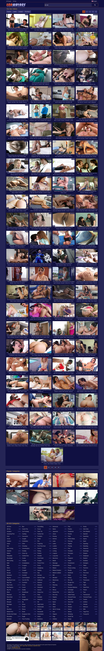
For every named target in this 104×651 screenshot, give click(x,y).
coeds (12, 48)
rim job (70, 580)
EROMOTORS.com (16, 647)
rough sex (71, 582)
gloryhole (40, 587)
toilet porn (65, 66)
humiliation (67, 120)
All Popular (8, 1)
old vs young (85, 301)
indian (24, 84)
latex (54, 541)
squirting (85, 543)
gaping (47, 228)
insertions (40, 619)
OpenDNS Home (36, 645)
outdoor (16, 192)
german (61, 337)
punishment (71, 563)
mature (38, 30)
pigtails (70, 543)
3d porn (9, 526)
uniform (85, 602)
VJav (96, 68)
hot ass (95, 427)
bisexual (82, 192)
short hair (70, 602)
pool (47, 373)
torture (85, 589)
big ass (23, 246)
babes (9, 30)
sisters (11, 301)
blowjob (12, 30)
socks (22, 174)
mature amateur (43, 30)
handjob (20, 102)
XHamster (95, 14)
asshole (82, 246)
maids (48, 337)
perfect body (71, 538)
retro (87, 174)
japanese (47, 84)
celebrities (25, 541)
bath (8, 563)
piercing (67, 30)
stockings (90, 373)
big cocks (81, 66)
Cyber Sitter (25, 645)
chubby (24, 551)
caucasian (25, 536)
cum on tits (25, 580)
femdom (62, 120)
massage (90, 337)
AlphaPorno (95, 50)
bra (8, 606)
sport (84, 541)
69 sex (20, 66)
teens (64, 30)
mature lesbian (57, 572)
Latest (14, 11)
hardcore (93, 30)
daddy (72, 30)
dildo (23, 594)
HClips (26, 50)
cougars (24, 565)
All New (14, 1)
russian (70, 319)
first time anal (41, 546)
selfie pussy (71, 594)
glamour (39, 582)
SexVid (72, 14)
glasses (18, 409)
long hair (55, 555)
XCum (27, 14)
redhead (32, 120)
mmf (54, 582)
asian (13, 66)
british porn (10, 611)
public (25, 156)
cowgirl (26, 120)
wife (96, 210)
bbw (16, 66)
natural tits (48, 138)
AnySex (72, 32)
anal (35, 30)
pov (58, 30)
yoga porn (25, 427)
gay (38, 572)
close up (59, 301)
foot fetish (35, 210)
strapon (85, 553)
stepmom (47, 48)
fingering (34, 301)
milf (96, 30)
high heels (39, 301)
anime (8, 538)
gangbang (44, 228)
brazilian (9, 609)
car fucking (25, 531)
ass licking (10, 548)
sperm (85, 538)
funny (39, 565)
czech (38, 120)
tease (84, 570)
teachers (85, 568)
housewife (68, 102)
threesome (83, 48)
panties (95, 120)
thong (26, 445)
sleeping (36, 48)
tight (84, 582)
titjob (84, 585)
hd (70, 30)
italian (59, 409)
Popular (9, 11)
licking (71, 120)
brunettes (14, 102)
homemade (45, 210)
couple (89, 102)
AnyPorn (49, 50)
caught (25, 391)
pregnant (21, 192)
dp (77, 373)
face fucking (25, 619)
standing (85, 546)
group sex (14, 156)
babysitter (9, 555)
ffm (38, 541)
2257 (21, 645)
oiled (18, 156)
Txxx (50, 32)
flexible (39, 555)
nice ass (55, 594)
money (54, 589)
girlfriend (49, 120)
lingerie (44, 337)
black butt (9, 597)
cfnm (23, 543)
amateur (56, 48)
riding (69, 577)
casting (24, 534)
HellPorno (72, 50)
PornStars (27, 11)
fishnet (39, 548)
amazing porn (11, 534)
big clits (9, 582)
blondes (85, 66)
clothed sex (44, 265)
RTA (17, 646)
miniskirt (48, 427)
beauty (9, 572)
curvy (23, 585)
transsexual (40, 66)
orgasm (94, 228)
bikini (8, 592)
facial (71, 48)
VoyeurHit (26, 68)
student (85, 558)
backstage (33, 445)
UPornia (49, 68)
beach (13, 192)
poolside (70, 551)
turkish (85, 599)
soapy (69, 619)
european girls (89, 48)
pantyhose (71, 531)
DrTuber (72, 68)
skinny (70, 611)
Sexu (27, 32)
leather (55, 546)
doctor (65, 192)
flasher (39, 553)
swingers (85, 563)
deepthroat (88, 30)
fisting (39, 228)
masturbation (60, 156)
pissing (61, 66)
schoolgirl (70, 589)
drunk (86, 355)
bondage (64, 138)
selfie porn (71, 592)
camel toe (25, 529)
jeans (54, 534)
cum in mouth (26, 577)
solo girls (85, 529)
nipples (55, 597)
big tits (80, 30)
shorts (60, 30)
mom (39, 48)
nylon (54, 602)
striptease (86, 555)
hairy (43, 84)
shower (70, 606)
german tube (41, 577)
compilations (12, 355)
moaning (55, 585)
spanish (85, 534)
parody (70, 534)
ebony (24, 609)
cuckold (58, 120)
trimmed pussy (68, 228)
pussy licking (71, 568)
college (20, 48)
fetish (25, 30)
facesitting (40, 526)
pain (69, 526)
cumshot (17, 30)
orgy (90, 174)
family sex (40, 534)
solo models (86, 531)
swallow (85, 560)
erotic (73, 174)
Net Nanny (30, 645)
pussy (66, 156)
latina (15, 265)
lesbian (43, 301)
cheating (24, 546)
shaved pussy (48, 246)
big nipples (10, 587)
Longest (21, 11)
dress (23, 604)
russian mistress (72, 587)
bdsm (55, 120)
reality (70, 570)
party (89, 355)
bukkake (9, 619)
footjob (39, 560)
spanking (85, 536)
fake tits (39, 531)
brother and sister (21, 301)
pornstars (24, 355)
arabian (39, 283)
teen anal (86, 572)
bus (94, 84)
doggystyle (21, 30)
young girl (86, 614)
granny (39, 589)
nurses (23, 138)
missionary (19, 138)
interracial (61, 445)
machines (55, 558)
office (19, 391)
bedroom (42, 48)
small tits (70, 616)
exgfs (23, 616)
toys (84, 592)
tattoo (89, 301)
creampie (21, 84)
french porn (40, 563)
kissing (55, 536)
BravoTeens (48, 14)
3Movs (96, 32)
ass (8, 546)
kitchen (15, 301)
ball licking (10, 560)
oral (54, 611)
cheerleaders (57, 355)
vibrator (85, 604)
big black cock (91, 66)
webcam (85, 606)
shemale (86, 192)
